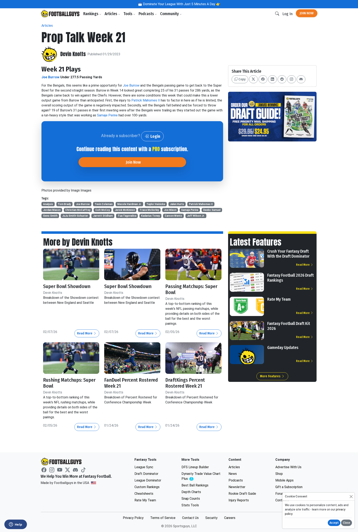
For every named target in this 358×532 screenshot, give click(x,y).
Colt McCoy (102, 210)
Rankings (91, 13)
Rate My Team (279, 299)
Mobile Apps (284, 480)
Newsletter (237, 487)
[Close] (351, 496)
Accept (334, 523)
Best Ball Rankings (194, 485)
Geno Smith (50, 215)
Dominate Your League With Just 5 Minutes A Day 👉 (181, 4)
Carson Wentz (173, 215)
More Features (270, 376)
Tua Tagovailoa (127, 215)
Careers (229, 518)
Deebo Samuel (211, 210)
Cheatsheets (143, 494)
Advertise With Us (288, 467)
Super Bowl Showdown (66, 286)
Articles (111, 13)
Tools (128, 13)
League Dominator (147, 480)
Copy (242, 79)
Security (211, 518)
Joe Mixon (170, 210)
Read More (85, 333)
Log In (287, 13)
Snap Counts (190, 499)
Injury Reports (239, 500)
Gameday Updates (282, 347)
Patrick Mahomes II (145, 100)
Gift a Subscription (288, 487)
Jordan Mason (51, 210)
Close (346, 523)
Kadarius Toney (150, 215)
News (233, 474)
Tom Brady (64, 204)
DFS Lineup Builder (195, 467)
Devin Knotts (73, 54)
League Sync (143, 467)
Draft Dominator (146, 474)
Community (170, 13)
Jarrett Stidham (103, 215)
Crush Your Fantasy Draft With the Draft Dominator (288, 254)
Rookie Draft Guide (242, 494)
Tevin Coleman (103, 204)
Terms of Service (162, 518)
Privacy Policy (133, 518)
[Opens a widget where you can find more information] (15, 525)
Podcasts (147, 13)
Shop (279, 474)
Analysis (48, 204)
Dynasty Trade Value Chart (200, 476)
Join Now (306, 13)
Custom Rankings (147, 487)
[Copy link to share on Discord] (301, 79)
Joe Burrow (50, 77)
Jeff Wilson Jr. (196, 215)
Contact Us (190, 518)
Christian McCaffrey (77, 210)
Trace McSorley (149, 210)
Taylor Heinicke (155, 204)
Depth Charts (191, 492)
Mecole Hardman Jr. (129, 204)
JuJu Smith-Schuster (75, 215)
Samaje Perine (107, 115)
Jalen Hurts (177, 204)
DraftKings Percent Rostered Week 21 (185, 383)
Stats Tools (190, 505)
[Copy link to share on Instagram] (291, 79)
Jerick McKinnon (125, 210)
